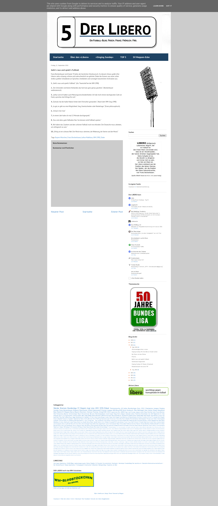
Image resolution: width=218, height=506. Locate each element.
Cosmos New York (57, 433)
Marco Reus (119, 418)
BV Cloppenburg (87, 430)
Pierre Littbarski (77, 425)
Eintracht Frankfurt (142, 417)
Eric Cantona (159, 433)
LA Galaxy (116, 441)
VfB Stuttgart (67, 427)
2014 (132, 373)
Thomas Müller (63, 420)
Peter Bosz (130, 446)
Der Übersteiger (136, 231)
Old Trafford (65, 417)
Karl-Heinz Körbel (57, 441)
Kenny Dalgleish (90, 441)
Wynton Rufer (125, 453)
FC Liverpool (154, 417)
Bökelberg (55, 422)
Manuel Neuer (116, 423)
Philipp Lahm (150, 418)
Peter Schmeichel (143, 446)
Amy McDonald (81, 428)
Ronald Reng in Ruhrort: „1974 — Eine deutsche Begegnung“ (147, 266)
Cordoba (159, 432)
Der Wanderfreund (58, 465)
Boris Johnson (139, 430)
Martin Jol (143, 443)
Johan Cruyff (65, 423)
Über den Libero (65, 499)
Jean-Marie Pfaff (94, 418)
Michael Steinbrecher (86, 445)
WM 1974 (68, 453)
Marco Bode (89, 443)
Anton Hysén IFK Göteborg (133, 428)
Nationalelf (97, 410)
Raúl (95, 448)
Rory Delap (139, 448)
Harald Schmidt (63, 438)
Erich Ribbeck (105, 422)
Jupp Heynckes (102, 418)
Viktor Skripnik (61, 453)
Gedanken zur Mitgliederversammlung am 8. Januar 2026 (146, 226)
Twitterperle (139, 451)
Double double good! (136, 273)
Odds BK (88, 446)
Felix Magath (161, 417)
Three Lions (80, 451)
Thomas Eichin (60, 451)
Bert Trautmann (114, 430)
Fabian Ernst (113, 435)
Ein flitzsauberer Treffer (137, 246)
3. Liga (85, 420)
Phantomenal (134, 240)
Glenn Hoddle (114, 437)
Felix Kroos (126, 435)
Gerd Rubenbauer (95, 437)
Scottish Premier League (82, 450)
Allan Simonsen (65, 428)
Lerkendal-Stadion (137, 441)
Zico (140, 453)
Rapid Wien (78, 448)
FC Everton (96, 435)
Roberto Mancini (124, 448)
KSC (158, 440)
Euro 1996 (69, 435)
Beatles (125, 420)
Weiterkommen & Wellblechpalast (140, 253)
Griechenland (136, 437)
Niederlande (153, 423)
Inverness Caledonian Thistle (60, 440)
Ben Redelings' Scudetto (138, 211)
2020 (132, 340)
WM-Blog (116, 410)
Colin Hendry (148, 432)
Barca (72, 412)
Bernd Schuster (138, 420)
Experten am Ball (112, 465)
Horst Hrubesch (127, 410)
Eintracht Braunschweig (112, 415)
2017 (132, 342)
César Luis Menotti (88, 433)
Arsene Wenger (101, 417)
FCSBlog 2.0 (107, 435)
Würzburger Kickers (132, 453)
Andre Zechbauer (89, 428)
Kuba (112, 441)
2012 (132, 377)
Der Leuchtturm (136, 463)
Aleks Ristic (162, 427)
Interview (162, 438)
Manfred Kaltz (151, 412)
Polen (82, 425)
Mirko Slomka (100, 445)
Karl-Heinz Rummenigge (82, 423)
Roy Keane (109, 425)
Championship (99, 432)
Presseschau (160, 446)
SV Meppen (66, 412)
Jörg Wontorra (155, 415)
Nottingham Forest (67, 446)
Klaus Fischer (108, 441)
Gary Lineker (77, 437)
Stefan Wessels (128, 450)
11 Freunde (99, 463)
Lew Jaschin (144, 441)
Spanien (140, 425)
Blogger (121, 493)
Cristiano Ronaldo (79, 433)
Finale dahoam (120, 422)
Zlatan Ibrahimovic (157, 453)
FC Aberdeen (81, 435)
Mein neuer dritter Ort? (137, 260)
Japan (96, 440)
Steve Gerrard (135, 450)
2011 (132, 380)
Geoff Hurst (83, 437)
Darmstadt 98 (100, 433)
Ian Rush (144, 438)
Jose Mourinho (72, 423)
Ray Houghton (85, 448)
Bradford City (154, 430)
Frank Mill (144, 435)
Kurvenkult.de (107, 463)
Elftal (154, 433)
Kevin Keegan (121, 414)
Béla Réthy (162, 420)
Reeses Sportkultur (70, 465)
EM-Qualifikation (132, 417)
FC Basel (86, 435)
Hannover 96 (162, 437)
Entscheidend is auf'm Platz (139, 238)
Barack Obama (94, 430)
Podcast (155, 446)
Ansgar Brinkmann (123, 428)
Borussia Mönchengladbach (97, 414)
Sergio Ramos (110, 450)
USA (143, 451)
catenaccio (134, 221)
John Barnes (115, 440)
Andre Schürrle (115, 420)
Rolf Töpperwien (155, 414)
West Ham (89, 453)
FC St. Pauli (102, 435)
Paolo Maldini (110, 446)
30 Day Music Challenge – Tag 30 (139, 200)
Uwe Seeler (148, 410)
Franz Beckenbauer (74, 137)
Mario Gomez (115, 443)
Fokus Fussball (135, 245)
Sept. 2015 (135, 347)
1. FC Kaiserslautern (120, 427)
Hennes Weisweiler (85, 438)
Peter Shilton (150, 446)
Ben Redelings (130, 420)
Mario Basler (109, 443)
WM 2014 (107, 412)
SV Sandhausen (66, 450)
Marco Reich (95, 443)
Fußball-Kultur (132, 415)
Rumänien (159, 448)
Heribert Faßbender (102, 438)
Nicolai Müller (154, 445)
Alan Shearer (107, 420)
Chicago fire (110, 432)
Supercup (145, 450)
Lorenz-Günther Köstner (58, 443)
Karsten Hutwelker (73, 441)
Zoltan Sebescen (61, 455)
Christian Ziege (123, 432)
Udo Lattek (146, 451)
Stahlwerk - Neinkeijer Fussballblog (122, 463)
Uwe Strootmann (159, 451)
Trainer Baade (135, 265)
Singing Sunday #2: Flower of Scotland (142, 364)
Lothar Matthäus (87, 137)
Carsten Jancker (91, 432)
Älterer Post (117, 211)
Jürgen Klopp (113, 414)
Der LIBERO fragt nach (124, 412)
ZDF (137, 453)
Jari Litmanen (101, 440)
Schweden (126, 425)
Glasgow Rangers (107, 437)
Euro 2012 (140, 408)
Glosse (75, 418)
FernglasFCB (112, 422)
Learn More (158, 6)
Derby (88, 422)
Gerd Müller (147, 415)
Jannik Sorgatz (57, 423)
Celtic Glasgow (116, 417)
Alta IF (71, 428)
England (76, 410)
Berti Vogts (85, 415)
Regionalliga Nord (101, 448)
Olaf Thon (59, 417)
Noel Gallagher (142, 418)
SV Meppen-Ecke (141, 57)
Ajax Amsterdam (99, 420)
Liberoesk (128, 414)
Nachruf (140, 445)
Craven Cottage (71, 433)
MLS (80, 443)
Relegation (117, 448)
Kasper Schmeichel (81, 441)
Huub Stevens (132, 438)
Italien (163, 422)
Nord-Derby (55, 446)
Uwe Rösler (152, 451)
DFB (93, 433)
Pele (54, 414)
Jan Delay (84, 440)
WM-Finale (77, 453)
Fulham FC (137, 422)
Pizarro (134, 356)
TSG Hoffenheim (151, 450)
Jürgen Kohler (146, 440)
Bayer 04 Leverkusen (83, 414)
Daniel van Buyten (82, 422)
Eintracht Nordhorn (149, 433)
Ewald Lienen (74, 435)
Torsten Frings (113, 451)
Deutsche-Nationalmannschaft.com (152, 463)
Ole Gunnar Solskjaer (95, 446)
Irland (107, 414)
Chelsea (89, 412)
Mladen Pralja (114, 445)
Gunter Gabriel (149, 437)
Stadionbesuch (121, 450)
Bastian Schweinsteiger (70, 414)
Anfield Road (96, 428)
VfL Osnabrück (74, 427)
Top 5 (60, 415)
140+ (132, 198)
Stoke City (141, 450)
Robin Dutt (156, 418)
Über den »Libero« (79, 57)
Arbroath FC (149, 428)
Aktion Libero (139, 427)
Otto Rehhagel (139, 410)
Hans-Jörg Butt (56, 438)
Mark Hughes (121, 443)
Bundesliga (72, 408)
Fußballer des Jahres (58, 437)
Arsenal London (77, 415)
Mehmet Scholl (65, 445)
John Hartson (121, 440)
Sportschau (145, 425)
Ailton (95, 417)
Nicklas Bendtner (145, 423)
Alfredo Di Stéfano (57, 428)
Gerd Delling (89, 437)
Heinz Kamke (157, 422)
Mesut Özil (71, 445)
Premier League (106, 410)
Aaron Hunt (133, 427)
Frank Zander (150, 435)
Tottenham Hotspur (58, 427)
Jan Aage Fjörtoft (78, 440)
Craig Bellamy (64, 433)
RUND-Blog (70, 463)
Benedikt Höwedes (106, 430)
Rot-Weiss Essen (102, 425)
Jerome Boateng (108, 440)
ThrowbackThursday (87, 451)
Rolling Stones (94, 425)
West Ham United (96, 453)
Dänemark (142, 433)
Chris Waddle (116, 432)
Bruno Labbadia (70, 432)
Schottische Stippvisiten (138, 361)
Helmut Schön (77, 438)
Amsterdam (75, 428)
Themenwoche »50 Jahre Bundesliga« (123, 408)
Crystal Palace (73, 422)
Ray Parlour (91, 448)
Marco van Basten (102, 443)
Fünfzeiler (72, 437)
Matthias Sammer (131, 423)
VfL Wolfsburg (70, 420)
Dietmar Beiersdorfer (126, 433)
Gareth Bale (143, 422)
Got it (169, 6)
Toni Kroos (99, 451)
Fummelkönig (162, 435)
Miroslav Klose (106, 445)
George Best (140, 415)
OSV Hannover (80, 446)
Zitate (103, 137)
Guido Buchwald (142, 437)
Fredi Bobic (156, 435)
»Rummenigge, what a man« (140, 349)
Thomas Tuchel (74, 451)
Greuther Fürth (130, 437)
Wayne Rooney (90, 427)
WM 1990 (96, 137)
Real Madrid (57, 412)
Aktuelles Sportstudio (147, 427)
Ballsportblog (102, 465)
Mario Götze (123, 423)
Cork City (163, 432)
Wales (84, 427)
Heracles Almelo (94, 438)
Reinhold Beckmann (109, 448)
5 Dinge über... (91, 420)
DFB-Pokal (104, 408)
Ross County (154, 448)
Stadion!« (115, 450)
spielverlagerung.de (80, 463)
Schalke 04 (121, 425)
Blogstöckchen (155, 420)
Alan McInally (155, 427)
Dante (96, 433)
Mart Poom (138, 443)
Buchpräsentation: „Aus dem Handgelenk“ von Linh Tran (146, 233)
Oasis (85, 446)
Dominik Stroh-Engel (135, 433)
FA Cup (149, 417)
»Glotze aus (73, 455)
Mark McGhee (127, 443)
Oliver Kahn (61, 425)
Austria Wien (60, 430)
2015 (132, 345)
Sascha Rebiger (73, 450)
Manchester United (85, 410)
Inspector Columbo (156, 438)
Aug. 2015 (135, 370)
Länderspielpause (75, 443)
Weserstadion (84, 453)
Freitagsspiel (80, 465)
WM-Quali (80, 427)
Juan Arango (134, 440)
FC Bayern (81, 408)
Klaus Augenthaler (100, 423)
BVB (120, 410)
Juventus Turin (140, 440)
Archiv (73, 499)
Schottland (79, 417)
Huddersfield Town (120, 438)
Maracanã (84, 443)
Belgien (99, 430)
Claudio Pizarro (141, 432)
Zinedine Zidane (145, 453)
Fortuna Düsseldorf (58, 418)
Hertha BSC (87, 418)
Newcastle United (146, 445)
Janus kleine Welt (91, 440)
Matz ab (60, 445)
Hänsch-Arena (138, 438)
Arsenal (121, 420)
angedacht (134, 205)
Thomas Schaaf (98, 412)
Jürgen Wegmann (153, 440)
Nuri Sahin (74, 446)
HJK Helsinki (156, 437)
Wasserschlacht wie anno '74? (140, 366)
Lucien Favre (108, 423)
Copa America (154, 432)
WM (65, 453)
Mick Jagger (94, 445)
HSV (97, 408)
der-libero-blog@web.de (102, 499)
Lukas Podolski (67, 443)
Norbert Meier (161, 445)
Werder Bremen (60, 408)
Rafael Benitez (61, 448)
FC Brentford (91, 435)
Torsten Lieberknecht (120, 451)
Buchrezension (78, 432)
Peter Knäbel (136, 446)
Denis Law (112, 433)
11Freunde (128, 427)
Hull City (126, 438)
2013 (132, 375)
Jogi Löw (90, 408)
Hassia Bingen (70, 438)
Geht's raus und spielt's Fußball (140, 359)
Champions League (152, 408)
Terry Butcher (158, 450)
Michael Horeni (77, 445)
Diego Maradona (159, 410)
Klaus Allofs (92, 423)
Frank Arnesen (132, 435)
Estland (65, 435)
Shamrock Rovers (133, 425)
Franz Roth (131, 422)
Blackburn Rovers (146, 420)
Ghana (101, 437)
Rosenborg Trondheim (146, 448)
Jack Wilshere (70, 440)
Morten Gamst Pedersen (123, 445)
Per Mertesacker (68, 425)
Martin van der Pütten (151, 443)
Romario (130, 448)
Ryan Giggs (72, 417)
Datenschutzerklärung (143, 187)
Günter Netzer (80, 418)
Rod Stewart (88, 425)
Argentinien (114, 412)
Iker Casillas (149, 438)
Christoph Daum (130, 432)
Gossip (124, 437)
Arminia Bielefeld (156, 428)
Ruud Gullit (60, 450)
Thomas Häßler (66, 451)
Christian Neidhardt (64, 422)
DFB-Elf (103, 415)
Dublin (99, 422)
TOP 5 (123, 57)
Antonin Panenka (142, 428)
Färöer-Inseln (66, 437)
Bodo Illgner (133, 430)
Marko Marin (133, 443)
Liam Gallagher (151, 441)
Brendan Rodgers (63, 432)
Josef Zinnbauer (127, 440)
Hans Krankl (149, 422)
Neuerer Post (57, 211)
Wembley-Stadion (78, 420)
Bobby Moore (91, 415)
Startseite (58, 57)
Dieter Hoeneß (93, 422)
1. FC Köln (91, 417)
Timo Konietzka (160, 425)
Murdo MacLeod (132, 445)
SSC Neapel (115, 425)
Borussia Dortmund (147, 430)
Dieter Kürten (118, 433)
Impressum (132, 187)
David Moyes (107, 433)
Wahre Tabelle (91, 463)
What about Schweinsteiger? (107, 453)
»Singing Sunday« (104, 57)
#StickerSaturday (112, 427)
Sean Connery (92, 450)
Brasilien (98, 415)
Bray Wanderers (161, 430)
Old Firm (159, 423)
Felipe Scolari (120, 435)
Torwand (127, 451)
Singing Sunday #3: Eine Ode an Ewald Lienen (144, 352)
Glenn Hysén (120, 437)
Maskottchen (159, 443)
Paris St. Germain (117, 446)
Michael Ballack (134, 418)
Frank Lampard (139, 435)
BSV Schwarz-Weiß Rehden (77, 430)
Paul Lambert (124, 446)
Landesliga (121, 441)
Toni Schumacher (105, 451)
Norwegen (61, 446)
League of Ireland (128, 441)
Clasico (135, 432)
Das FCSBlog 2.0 (136, 225)
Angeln (100, 428)
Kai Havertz (162, 440)
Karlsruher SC (65, 441)
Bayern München (61, 137)
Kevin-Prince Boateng (99, 441)
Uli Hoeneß (85, 417)
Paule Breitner (160, 412)
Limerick (157, 441)
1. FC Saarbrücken (67, 415)
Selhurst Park (98, 450)
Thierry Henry (152, 425)
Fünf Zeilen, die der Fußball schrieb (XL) (141, 206)
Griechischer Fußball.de (91, 465)
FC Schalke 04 (124, 415)
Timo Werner (94, 451)
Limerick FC (162, 441)
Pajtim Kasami (103, 446)
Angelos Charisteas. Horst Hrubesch (110, 428)
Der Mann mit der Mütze (139, 354)
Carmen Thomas (84, 432)
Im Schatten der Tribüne (138, 251)
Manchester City (145, 414)
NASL (137, 445)
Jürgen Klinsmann (111, 418)
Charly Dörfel (105, 432)
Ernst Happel (60, 435)
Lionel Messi (143, 412)
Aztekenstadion (66, 430)
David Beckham (124, 417)
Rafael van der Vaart (71, 448)
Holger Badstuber (112, 438)
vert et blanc (135, 271)
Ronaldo (134, 448)
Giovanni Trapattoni (68, 418)
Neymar (138, 423)
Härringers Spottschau (59, 463)
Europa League (135, 412)
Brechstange (56, 432)
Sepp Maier (104, 450)
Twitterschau (60, 414)
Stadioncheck (135, 258)
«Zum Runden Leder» (137, 278)
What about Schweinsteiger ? (101, 427)
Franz (125, 422)
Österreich (78, 455)
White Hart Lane (117, 453)
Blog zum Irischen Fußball (124, 430)
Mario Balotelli (126, 418)
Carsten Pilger (108, 417)
